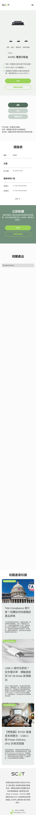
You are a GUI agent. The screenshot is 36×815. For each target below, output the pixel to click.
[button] (32, 5)
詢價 (18, 81)
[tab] (18, 105)
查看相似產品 (18, 87)
